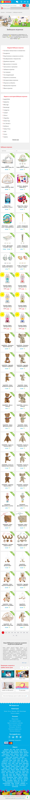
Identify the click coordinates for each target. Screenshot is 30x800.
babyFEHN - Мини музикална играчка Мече (7, 386)
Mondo (3, 772)
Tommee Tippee (6, 783)
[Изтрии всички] (24, 5)
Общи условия (15, 719)
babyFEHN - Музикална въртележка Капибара (22, 605)
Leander (22, 766)
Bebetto (3, 752)
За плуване (7, 72)
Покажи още (15, 139)
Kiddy (3, 766)
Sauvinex (4, 778)
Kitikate (13, 766)
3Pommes (6, 749)
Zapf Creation (7, 785)
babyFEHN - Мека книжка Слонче (22, 525)
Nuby (4, 774)
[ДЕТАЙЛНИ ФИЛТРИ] (21, 1)
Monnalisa (11, 772)
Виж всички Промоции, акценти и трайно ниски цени (14, 695)
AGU (11, 749)
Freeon (10, 760)
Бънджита (7, 53)
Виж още (24, 662)
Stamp (15, 780)
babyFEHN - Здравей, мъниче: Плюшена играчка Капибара (22, 585)
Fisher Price (7, 129)
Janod (6, 765)
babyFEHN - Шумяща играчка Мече (7, 485)
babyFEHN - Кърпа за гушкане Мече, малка (7, 465)
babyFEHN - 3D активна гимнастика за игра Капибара (7, 625)
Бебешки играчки (17, 12)
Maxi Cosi (7, 769)
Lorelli (20, 768)
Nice (20, 772)
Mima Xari (4, 771)
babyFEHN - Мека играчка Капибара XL (7, 585)
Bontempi (6, 107)
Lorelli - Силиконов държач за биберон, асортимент (22, 227)
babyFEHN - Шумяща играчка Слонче (22, 485)
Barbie (20, 751)
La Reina (18, 766)
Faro (26, 758)
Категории (9, 12)
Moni (7, 772)
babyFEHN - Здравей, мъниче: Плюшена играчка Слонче (22, 366)
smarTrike (25, 778)
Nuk (7, 774)
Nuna (10, 774)
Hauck (18, 761)
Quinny (4, 777)
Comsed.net (17, 796)
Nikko (23, 772)
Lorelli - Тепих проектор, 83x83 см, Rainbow (7, 187)
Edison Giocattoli (7, 758)
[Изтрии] (2, 8)
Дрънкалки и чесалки (10, 64)
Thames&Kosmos (9, 781)
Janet (2, 765)
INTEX (13, 763)
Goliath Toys (4, 761)
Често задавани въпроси (15, 721)
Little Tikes (15, 768)
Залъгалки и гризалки (10, 67)
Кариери (19, 725)
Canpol (6, 113)
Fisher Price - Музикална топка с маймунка (7, 207)
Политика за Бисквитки (15, 731)
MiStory (13, 771)
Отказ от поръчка (13, 725)
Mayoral (13, 769)
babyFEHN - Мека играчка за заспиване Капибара (7, 605)
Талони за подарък (15, 713)
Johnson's (15, 765)
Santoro (26, 777)
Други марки (22, 785)
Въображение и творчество (12, 59)
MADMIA (25, 768)
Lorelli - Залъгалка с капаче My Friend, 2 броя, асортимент (7, 267)
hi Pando (23, 761)
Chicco (5, 115)
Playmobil (25, 775)
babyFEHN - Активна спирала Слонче (22, 545)
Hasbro (6, 137)
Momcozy (19, 771)
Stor (22, 780)
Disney (7, 757)
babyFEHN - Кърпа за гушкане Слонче (22, 445)
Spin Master (10, 780)
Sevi (11, 778)
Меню (24, 1)
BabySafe (16, 751)
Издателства (15, 786)
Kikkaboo (8, 766)
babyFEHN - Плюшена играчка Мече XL (7, 346)
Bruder (11, 754)
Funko (14, 760)
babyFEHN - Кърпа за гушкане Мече (7, 445)
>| (16, 635)
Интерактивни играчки (11, 80)
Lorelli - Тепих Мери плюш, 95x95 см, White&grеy (8, 167)
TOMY (12, 783)
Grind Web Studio (21, 798)
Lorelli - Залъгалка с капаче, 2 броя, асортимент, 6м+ (22, 267)
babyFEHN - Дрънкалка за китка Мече (7, 506)
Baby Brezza (23, 749)
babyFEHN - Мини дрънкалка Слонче (22, 425)
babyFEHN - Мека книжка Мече (7, 525)
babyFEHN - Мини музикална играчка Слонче (22, 386)
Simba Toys (19, 778)
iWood (20, 763)
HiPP (27, 761)
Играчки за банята (9, 83)
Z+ (26, 783)
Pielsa (10, 775)
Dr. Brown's (7, 123)
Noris (27, 772)
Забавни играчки (9, 69)
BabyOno (6, 102)
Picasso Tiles (5, 775)
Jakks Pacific (26, 763)
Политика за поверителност (15, 729)
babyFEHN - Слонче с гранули (22, 405)
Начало (3, 12)
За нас (9, 711)
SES (8, 778)
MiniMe (9, 771)
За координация (9, 75)
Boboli (21, 752)
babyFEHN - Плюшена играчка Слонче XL (22, 346)
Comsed (13, 755)
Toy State (17, 783)
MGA (27, 769)
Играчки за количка (10, 77)
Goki (5, 131)
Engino (19, 758)
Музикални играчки (10, 85)
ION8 (17, 763)
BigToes (8, 752)
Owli (14, 774)
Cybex (17, 755)
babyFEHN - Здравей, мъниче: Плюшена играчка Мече (7, 366)
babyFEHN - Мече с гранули (7, 405)
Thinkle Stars (17, 781)
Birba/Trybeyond (15, 752)
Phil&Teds (18, 774)
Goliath (25, 760)
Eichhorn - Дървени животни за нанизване (22, 187)
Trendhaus (22, 783)
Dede (21, 755)
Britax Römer (6, 754)
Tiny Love (23, 781)
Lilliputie (10, 768)
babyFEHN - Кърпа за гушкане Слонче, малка (22, 466)
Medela (17, 769)
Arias (14, 749)
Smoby (4, 780)
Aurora (17, 749)
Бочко (16, 785)
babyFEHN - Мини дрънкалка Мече (7, 425)
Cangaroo (6, 110)
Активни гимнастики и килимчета (14, 50)
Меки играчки (8, 88)
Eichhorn (6, 126)
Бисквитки (18, 727)
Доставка (20, 723)
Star (19, 780)
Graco (5, 134)
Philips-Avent (24, 774)
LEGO (18, 711)
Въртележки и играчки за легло (13, 56)
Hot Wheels (4, 763)
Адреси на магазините (12, 723)
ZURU (13, 785)
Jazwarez (10, 765)
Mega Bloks (22, 769)
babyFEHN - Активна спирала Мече (7, 545)
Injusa (9, 763)
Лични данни (12, 727)
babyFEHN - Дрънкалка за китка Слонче (22, 506)
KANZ (27, 765)
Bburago (6, 104)
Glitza (18, 760)
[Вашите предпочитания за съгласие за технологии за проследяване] (27, 797)
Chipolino (6, 118)
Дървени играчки (9, 61)
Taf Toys (25, 780)
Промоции (14, 711)
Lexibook (5, 768)
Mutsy (16, 772)
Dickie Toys (7, 121)
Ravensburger (23, 711)
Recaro (15, 777)
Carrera (25, 754)
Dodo (11, 757)
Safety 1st (20, 777)
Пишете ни (15, 705)
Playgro (14, 775)
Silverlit (14, 778)
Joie (20, 765)
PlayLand (20, 775)
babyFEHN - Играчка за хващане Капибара (22, 624)
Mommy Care (25, 771)
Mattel (2, 769)
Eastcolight (22, 757)
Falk (22, 758)
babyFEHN (7, 99)
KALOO (23, 765)
